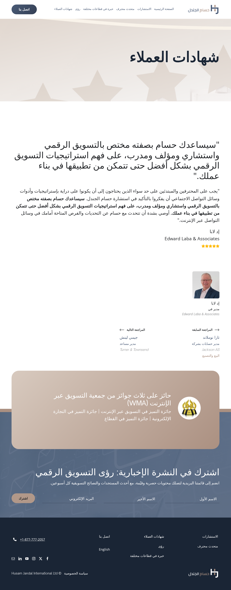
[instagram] (33, 558)
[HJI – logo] (203, 6)
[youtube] (27, 558)
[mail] (13, 558)
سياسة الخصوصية (76, 573)
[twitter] (40, 558)
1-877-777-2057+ (32, 539)
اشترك (23, 498)
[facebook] (47, 558)
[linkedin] (20, 558)
